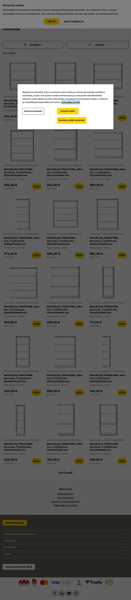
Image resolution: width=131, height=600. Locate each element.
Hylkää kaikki (68, 111)
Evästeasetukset (33, 111)
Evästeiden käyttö (70, 102)
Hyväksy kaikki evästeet (72, 120)
